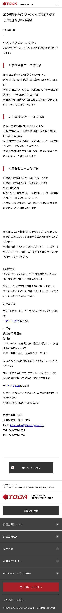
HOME (5, 484)
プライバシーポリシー (14, 600)
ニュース (14, 484)
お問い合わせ (31, 511)
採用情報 (8, 549)
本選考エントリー (12, 561)
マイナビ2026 (13, 321)
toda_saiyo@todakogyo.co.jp (27, 425)
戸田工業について (12, 524)
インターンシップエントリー (17, 573)
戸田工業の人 (10, 536)
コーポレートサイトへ (31, 587)
